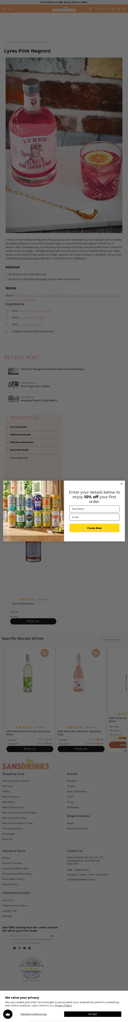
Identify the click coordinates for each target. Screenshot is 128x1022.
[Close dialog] (122, 484)
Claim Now (94, 528)
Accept (92, 1014)
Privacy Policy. (63, 1005)
